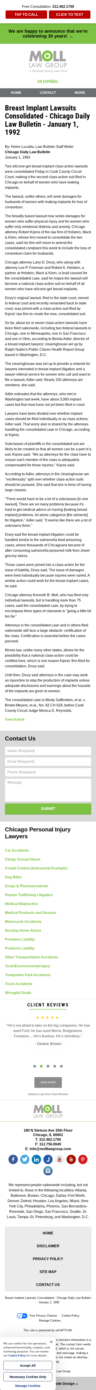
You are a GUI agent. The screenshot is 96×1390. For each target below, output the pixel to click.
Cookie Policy (70, 1315)
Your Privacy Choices (43, 1315)
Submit (48, 809)
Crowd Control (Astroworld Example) (36, 868)
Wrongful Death (18, 993)
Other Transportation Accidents (31, 957)
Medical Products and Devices (30, 913)
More (80, 93)
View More (48, 1082)
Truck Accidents (18, 984)
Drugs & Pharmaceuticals (26, 886)
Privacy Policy (48, 1259)
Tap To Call (26, 14)
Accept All (27, 1365)
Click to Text (69, 14)
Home (16, 93)
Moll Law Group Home (48, 61)
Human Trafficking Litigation (29, 895)
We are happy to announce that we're (48, 33)
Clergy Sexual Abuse (22, 859)
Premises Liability (20, 939)
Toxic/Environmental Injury (27, 966)
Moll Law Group (60, 1371)
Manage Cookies (50, 1320)
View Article (15, 719)
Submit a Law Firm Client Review (48, 1094)
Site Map (48, 1272)
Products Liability (20, 948)
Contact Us (20, 738)
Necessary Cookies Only (27, 1377)
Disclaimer (48, 1246)
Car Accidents (17, 850)
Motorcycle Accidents (23, 921)
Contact (48, 93)
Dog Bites (13, 877)
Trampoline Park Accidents (27, 975)
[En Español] (48, 81)
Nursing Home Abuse (23, 930)
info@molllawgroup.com (50, 1149)
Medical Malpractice (21, 904)
